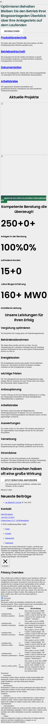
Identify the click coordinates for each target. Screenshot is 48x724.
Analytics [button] (4, 693)
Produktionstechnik (13, 37)
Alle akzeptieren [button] (22, 556)
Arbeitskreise (9, 81)
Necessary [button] (4, 596)
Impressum (9, 543)
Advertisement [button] (6, 704)
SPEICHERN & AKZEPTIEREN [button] (13, 722)
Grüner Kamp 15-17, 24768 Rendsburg (15, 520)
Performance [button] (5, 683)
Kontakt (8, 533)
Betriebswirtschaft (13, 51)
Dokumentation (11, 67)
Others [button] (3, 714)
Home (7, 529)
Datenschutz (9, 538)
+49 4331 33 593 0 (7, 517)
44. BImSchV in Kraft (13, 502)
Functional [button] (4, 673)
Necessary (7, 598)
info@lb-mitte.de (7, 514)
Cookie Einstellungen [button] (8, 556)
